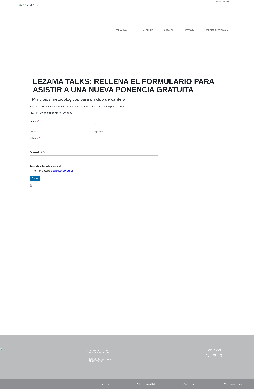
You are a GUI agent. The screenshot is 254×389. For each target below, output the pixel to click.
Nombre (33, 132)
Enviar (35, 178)
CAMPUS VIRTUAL (222, 2)
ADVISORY (189, 30)
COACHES (168, 30)
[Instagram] (221, 355)
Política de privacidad (146, 384)
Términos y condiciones (233, 384)
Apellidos (99, 132)
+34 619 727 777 (95, 361)
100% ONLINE (146, 30)
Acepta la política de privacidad (46, 166)
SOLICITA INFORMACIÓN (217, 30)
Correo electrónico (40, 152)
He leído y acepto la (53, 171)
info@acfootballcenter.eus (99, 359)
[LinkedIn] (214, 355)
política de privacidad (63, 171)
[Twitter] (207, 355)
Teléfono (35, 138)
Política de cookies (189, 384)
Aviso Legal (105, 384)
